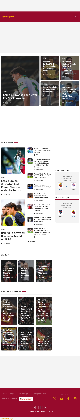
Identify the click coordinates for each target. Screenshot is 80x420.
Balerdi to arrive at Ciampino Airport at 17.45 (13, 236)
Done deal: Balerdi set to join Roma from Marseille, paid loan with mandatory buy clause (42, 163)
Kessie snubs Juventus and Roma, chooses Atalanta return (11, 185)
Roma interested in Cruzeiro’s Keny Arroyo (42, 186)
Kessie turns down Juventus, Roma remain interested (41, 196)
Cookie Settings (6, 418)
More (32, 241)
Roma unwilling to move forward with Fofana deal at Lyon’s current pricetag (42, 231)
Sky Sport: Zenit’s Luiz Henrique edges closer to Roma (42, 150)
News (3, 177)
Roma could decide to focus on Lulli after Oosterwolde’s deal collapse (42, 207)
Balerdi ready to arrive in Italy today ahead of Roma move (42, 219)
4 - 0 (68, 187)
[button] (70, 17)
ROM (60, 189)
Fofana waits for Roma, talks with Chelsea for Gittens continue (42, 176)
